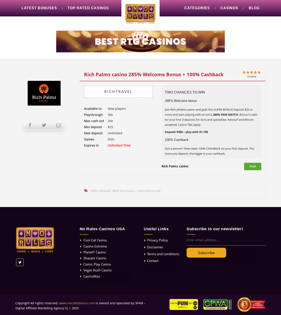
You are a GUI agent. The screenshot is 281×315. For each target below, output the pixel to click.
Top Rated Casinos (88, 8)
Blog (254, 8)
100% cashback (100, 191)
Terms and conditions (163, 254)
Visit (253, 166)
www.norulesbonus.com (77, 303)
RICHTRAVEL (118, 91)
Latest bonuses (39, 8)
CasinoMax (91, 276)
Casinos (229, 8)
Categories (197, 8)
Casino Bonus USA (148, 191)
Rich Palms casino (175, 166)
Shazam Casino (94, 258)
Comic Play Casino (97, 264)
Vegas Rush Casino (97, 270)
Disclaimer (155, 247)
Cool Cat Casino (95, 240)
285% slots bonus (123, 191)
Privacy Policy (157, 240)
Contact (153, 260)
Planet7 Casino (94, 252)
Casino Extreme (95, 246)
